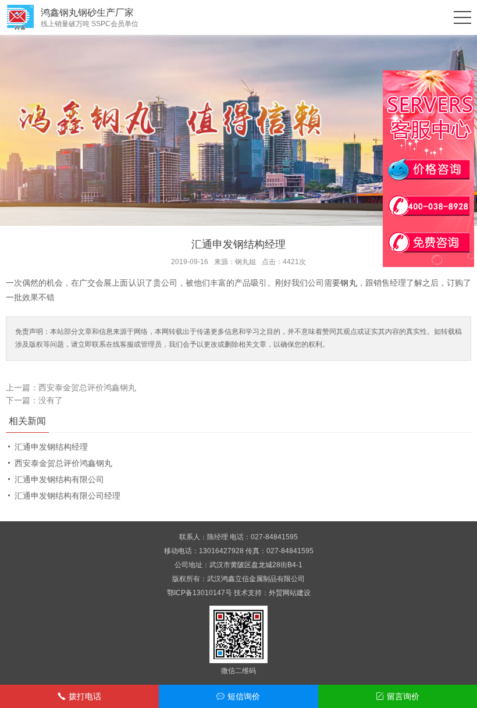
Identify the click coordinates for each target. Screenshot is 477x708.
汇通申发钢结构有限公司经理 (67, 495)
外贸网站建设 (290, 593)
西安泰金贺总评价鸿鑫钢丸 (87, 387)
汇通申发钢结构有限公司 (59, 479)
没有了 (50, 400)
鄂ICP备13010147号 (199, 593)
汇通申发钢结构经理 (51, 446)
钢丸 (348, 282)
